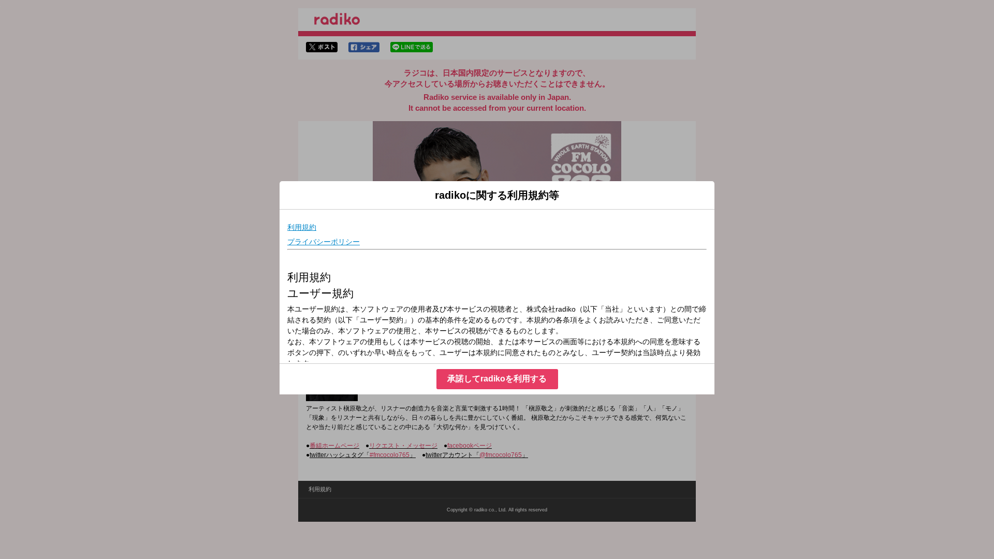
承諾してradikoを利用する (497, 378)
